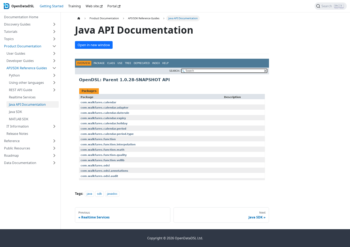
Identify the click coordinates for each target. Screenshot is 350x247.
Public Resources (17, 148)
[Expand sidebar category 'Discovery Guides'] (54, 24)
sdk (99, 194)
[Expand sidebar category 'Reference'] (54, 141)
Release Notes (17, 133)
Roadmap (11, 155)
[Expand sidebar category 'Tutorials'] (54, 31)
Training (74, 6)
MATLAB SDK (18, 119)
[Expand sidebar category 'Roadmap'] (54, 155)
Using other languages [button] (26, 82)
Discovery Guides (17, 24)
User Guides (15, 53)
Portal (112, 6)
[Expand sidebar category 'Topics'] (54, 39)
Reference (12, 141)
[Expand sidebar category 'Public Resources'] (54, 148)
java (89, 194)
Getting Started (51, 6)
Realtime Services (22, 97)
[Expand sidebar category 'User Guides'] (54, 53)
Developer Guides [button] (20, 61)
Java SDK (15, 112)
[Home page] (79, 18)
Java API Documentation (27, 104)
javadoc (112, 194)
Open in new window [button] (94, 45)
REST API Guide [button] (20, 90)
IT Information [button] (17, 126)
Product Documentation (22, 46)
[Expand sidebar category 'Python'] (54, 75)
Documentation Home (21, 17)
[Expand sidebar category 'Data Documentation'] (54, 163)
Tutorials (10, 31)
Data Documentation (20, 163)
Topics (9, 39)
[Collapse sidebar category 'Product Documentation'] (54, 46)
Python (14, 75)
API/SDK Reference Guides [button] (26, 68)
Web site (92, 6)
